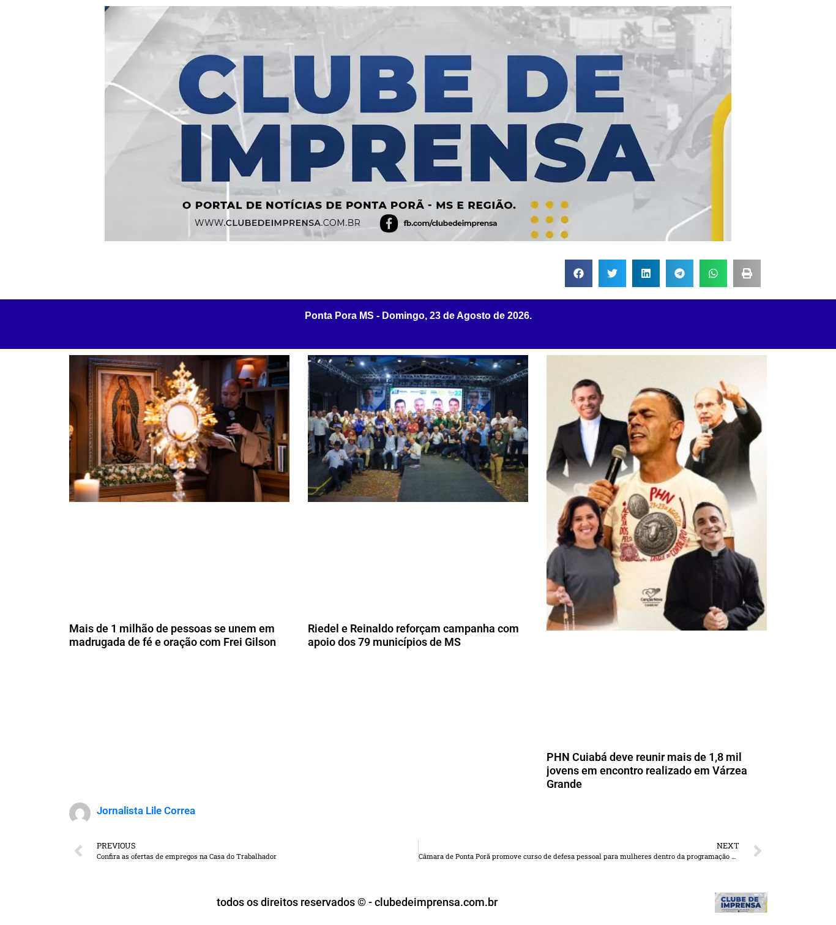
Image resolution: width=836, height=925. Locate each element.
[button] (578, 273)
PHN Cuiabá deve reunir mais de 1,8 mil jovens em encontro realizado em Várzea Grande (647, 770)
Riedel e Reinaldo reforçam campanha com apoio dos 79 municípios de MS (413, 635)
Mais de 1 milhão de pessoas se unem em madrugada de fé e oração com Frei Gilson (172, 635)
